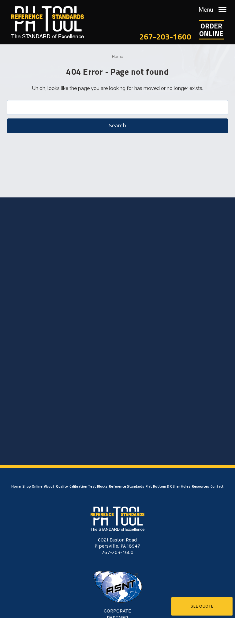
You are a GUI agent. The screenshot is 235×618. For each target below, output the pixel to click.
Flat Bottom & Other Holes (168, 486)
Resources (200, 486)
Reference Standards (126, 486)
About (49, 486)
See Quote (202, 606)
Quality (62, 486)
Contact (217, 486)
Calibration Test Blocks (88, 486)
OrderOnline (211, 30)
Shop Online (32, 486)
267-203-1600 (165, 37)
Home (16, 486)
